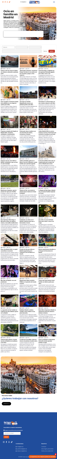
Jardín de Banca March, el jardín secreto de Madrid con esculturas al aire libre (9, 341)
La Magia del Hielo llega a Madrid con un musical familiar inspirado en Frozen (47, 192)
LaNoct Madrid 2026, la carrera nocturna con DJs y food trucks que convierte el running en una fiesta (47, 133)
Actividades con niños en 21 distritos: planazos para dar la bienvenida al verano (27, 221)
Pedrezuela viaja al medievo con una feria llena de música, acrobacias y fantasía (28, 133)
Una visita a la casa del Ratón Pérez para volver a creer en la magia (46, 221)
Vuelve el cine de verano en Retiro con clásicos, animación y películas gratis (9, 72)
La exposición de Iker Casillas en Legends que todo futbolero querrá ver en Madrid (9, 311)
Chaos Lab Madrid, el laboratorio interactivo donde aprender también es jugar (47, 341)
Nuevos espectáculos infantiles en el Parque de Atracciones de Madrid (47, 251)
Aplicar (52, 51)
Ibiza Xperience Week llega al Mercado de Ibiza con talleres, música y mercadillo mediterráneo (9, 221)
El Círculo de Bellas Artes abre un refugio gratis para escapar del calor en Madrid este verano (47, 162)
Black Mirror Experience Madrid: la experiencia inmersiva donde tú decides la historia (47, 311)
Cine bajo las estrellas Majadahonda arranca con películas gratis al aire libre (26, 103)
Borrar (45, 51)
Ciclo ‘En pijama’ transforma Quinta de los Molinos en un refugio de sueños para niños (9, 103)
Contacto (43, 446)
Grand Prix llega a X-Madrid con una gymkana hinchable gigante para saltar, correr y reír (46, 72)
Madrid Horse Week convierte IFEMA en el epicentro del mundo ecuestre (28, 282)
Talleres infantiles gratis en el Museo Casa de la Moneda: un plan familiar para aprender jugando (28, 162)
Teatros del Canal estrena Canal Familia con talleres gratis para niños (46, 282)
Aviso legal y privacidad (47, 449)
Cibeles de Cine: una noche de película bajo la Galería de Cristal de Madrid (28, 192)
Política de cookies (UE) (47, 451)
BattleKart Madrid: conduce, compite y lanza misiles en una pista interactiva (27, 311)
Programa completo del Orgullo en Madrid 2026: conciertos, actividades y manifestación (9, 133)
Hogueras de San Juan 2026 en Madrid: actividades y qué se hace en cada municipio (9, 162)
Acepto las (14, 430)
